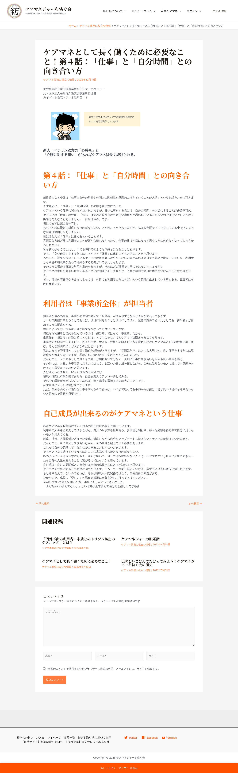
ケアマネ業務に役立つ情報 (59, 79)
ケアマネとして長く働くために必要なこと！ (77, 561)
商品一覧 (69, 737)
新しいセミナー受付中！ (114, 768)
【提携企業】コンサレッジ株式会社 (87, 742)
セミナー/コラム (141, 11)
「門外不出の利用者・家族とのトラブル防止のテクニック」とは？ (78, 540)
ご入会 (40, 737)
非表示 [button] (134, 768)
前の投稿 (42, 503)
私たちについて (112, 11)
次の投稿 (195, 503)
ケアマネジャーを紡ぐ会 (48, 9)
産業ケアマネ (169, 11)
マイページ (54, 737)
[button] (124, 11)
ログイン (192, 11)
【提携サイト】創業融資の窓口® (41, 742)
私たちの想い (25, 737)
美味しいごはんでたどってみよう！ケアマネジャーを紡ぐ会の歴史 (157, 563)
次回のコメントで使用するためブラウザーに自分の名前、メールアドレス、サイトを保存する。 (104, 668)
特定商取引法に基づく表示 (94, 737)
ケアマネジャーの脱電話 (140, 539)
